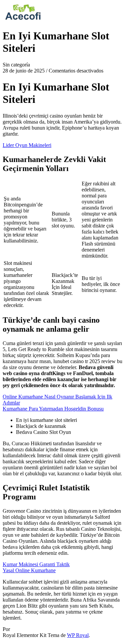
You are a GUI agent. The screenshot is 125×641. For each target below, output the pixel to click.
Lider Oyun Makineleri (27, 145)
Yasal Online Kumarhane (29, 570)
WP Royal (78, 635)
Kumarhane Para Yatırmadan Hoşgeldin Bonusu (53, 409)
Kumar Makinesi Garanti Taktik (36, 564)
